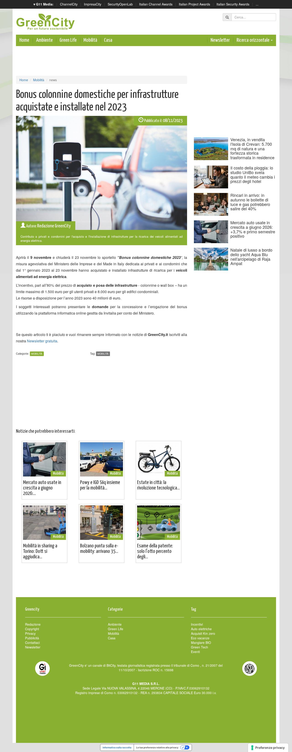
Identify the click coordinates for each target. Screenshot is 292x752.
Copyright (32, 629)
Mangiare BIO (201, 642)
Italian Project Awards (194, 4)
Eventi (195, 651)
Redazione (33, 624)
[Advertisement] (146, 582)
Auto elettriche (201, 629)
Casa (108, 40)
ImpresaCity (92, 4)
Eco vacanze (200, 638)
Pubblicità (32, 638)
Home (24, 40)
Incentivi (197, 624)
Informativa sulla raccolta (117, 747)
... (257, 4)
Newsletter (220, 40)
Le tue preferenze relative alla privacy (157, 747)
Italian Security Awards (232, 4)
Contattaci (32, 642)
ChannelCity (69, 4)
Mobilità (90, 40)
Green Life (68, 40)
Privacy (30, 633)
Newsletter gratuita (42, 340)
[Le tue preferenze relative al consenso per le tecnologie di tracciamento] (268, 747)
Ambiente (44, 40)
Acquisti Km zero (203, 633)
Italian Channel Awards (155, 4)
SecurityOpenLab (120, 4)
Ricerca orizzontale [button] (253, 40)
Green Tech (199, 647)
